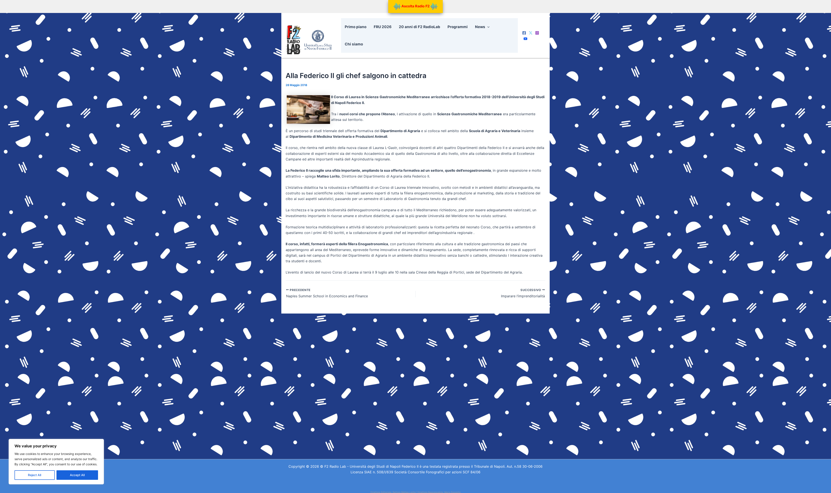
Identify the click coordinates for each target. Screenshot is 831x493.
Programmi (458, 27)
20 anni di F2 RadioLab (419, 27)
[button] (487, 26)
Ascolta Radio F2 (415, 6)
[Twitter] (531, 33)
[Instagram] (537, 33)
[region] (56, 461)
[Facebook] (524, 33)
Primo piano (355, 27)
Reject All (34, 475)
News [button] (480, 27)
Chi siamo (354, 44)
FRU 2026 (382, 27)
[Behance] (525, 39)
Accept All (77, 475)
